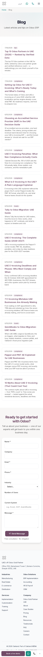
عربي (20, 4)
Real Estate (6, 582)
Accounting (27, 582)
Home (4, 10)
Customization (7, 603)
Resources (27, 620)
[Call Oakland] (33, 3)
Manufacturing (7, 578)
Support (5, 610)
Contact (26, 635)
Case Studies (28, 609)
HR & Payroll (28, 586)
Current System (11, 503)
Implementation (7, 599)
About (25, 606)
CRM (25, 589)
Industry (8, 482)
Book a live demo (13, 654)
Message (13, 513)
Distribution (6, 589)
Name (11, 441)
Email (11, 462)
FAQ (24, 627)
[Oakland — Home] (4, 3)
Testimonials (28, 624)
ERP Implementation (30, 578)
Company (8, 452)
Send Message (18, 534)
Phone (12, 472)
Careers (26, 631)
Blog (25, 616)
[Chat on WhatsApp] (27, 3)
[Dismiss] (40, 653)
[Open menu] (39, 3)
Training (5, 606)
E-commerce (6, 586)
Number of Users (11, 492)
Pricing (26, 613)
